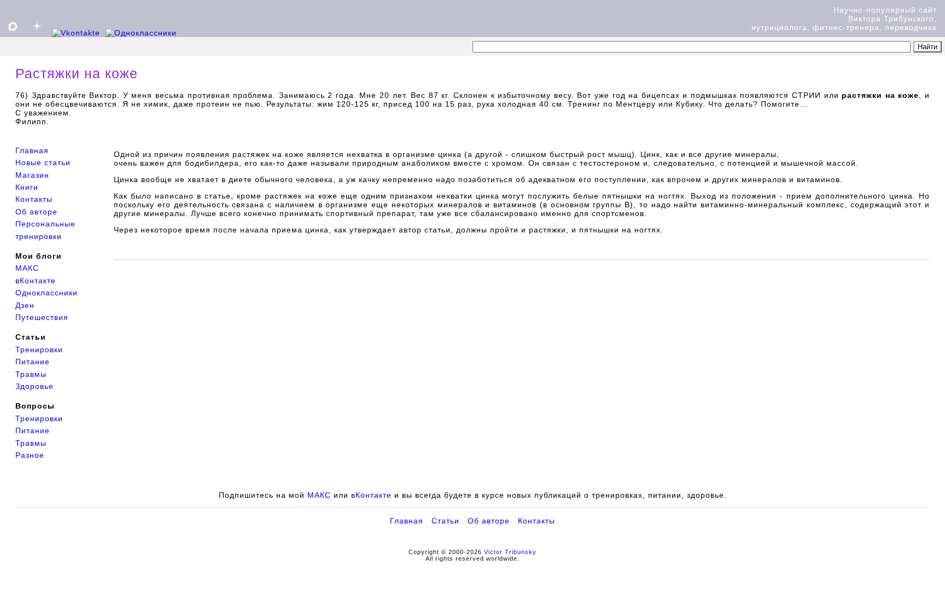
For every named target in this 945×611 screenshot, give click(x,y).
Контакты (33, 199)
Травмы (30, 374)
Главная (32, 150)
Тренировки (39, 349)
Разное (29, 455)
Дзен (24, 305)
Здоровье (34, 386)
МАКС (27, 268)
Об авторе (36, 211)
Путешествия (41, 317)
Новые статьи (43, 162)
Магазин (32, 175)
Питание (32, 361)
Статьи (445, 520)
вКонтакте (35, 280)
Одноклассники (46, 292)
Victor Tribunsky (510, 552)
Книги (26, 187)
